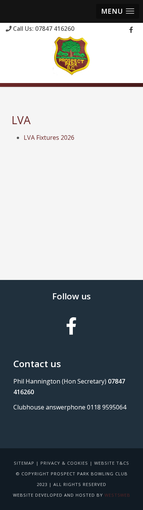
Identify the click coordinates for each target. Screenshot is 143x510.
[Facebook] (131, 30)
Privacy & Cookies (64, 463)
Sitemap (24, 463)
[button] (117, 11)
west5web (117, 495)
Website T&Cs (111, 463)
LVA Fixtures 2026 (49, 137)
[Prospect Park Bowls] (72, 55)
